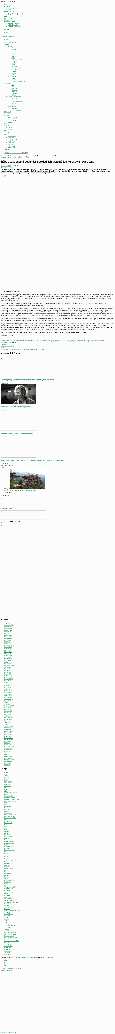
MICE (9, 10)
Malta (13, 58)
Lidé (5, 124)
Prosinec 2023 (8, 677)
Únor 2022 (7, 714)
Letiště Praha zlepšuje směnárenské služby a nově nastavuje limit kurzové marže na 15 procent (32, 460)
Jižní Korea (15, 90)
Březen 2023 (8, 692)
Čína (13, 85)
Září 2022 (7, 702)
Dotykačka (40, 341)
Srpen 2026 (7, 623)
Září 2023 (7, 682)
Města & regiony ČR (19, 157)
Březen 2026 (8, 632)
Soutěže (7, 132)
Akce (5, 774)
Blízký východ (12, 76)
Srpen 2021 (7, 724)
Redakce (50, 957)
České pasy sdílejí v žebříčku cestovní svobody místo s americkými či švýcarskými (27, 380)
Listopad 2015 (8, 761)
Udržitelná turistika (9, 21)
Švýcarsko (14, 73)
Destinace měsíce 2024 (11, 799)
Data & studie (9, 156)
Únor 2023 (7, 694)
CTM (5, 791)
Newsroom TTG (6, 166)
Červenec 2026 (9, 625)
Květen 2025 (8, 648)
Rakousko (14, 66)
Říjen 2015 (7, 763)
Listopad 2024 (8, 658)
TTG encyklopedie (9, 926)
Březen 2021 (8, 733)
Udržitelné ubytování (14, 26)
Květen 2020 (8, 749)
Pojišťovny (7, 882)
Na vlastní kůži (19, 110)
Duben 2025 (8, 650)
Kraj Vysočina (59, 341)
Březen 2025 (8, 652)
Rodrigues (7, 895)
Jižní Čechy (7, 833)
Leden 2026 (8, 635)
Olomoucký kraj (94, 341)
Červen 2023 (8, 687)
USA (13, 105)
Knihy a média (8, 846)
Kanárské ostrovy (16, 59)
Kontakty (7, 20)
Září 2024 (7, 662)
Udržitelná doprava (13, 23)
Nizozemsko (8, 873)
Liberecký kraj (69, 341)
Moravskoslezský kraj (81, 341)
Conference (11, 141)
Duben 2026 (8, 630)
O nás (6, 4)
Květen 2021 (8, 729)
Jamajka (14, 103)
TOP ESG (7, 922)
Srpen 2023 (7, 684)
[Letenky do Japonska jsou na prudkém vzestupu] (18, 430)
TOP (5, 920)
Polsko (13, 65)
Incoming (7, 821)
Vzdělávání (7, 947)
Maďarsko (14, 56)
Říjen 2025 (7, 640)
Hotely (10, 127)
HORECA (6, 125)
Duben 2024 (8, 670)
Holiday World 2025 (10, 818)
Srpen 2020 (7, 744)
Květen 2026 (8, 628)
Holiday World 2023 (10, 816)
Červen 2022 (8, 707)
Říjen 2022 (7, 701)
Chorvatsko (15, 49)
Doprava (6, 115)
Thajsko (14, 95)
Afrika (6, 772)
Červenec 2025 (9, 645)
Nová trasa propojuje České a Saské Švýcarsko (20, 490)
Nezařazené (8, 872)
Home (3, 156)
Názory (6, 865)
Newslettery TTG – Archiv (15, 13)
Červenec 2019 (9, 760)
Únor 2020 (7, 755)
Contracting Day (12, 139)
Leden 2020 (8, 756)
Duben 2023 (8, 691)
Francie (14, 53)
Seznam (6, 904)
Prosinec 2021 (8, 718)
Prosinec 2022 (8, 697)
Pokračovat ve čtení (7, 346)
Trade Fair (11, 143)
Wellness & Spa (9, 949)
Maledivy (14, 91)
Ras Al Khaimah (9, 892)
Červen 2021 (8, 728)
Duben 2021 (8, 731)
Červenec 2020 (9, 746)
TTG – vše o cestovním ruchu (23, 957)
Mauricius (14, 108)
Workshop (11, 137)
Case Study (7, 782)
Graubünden (8, 813)
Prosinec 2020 (8, 738)
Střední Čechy (8, 914)
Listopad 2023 (8, 679)
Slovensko (14, 70)
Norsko (14, 63)
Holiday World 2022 (10, 814)
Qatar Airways (8, 889)
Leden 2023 (8, 696)
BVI (12, 100)
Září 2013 (7, 765)
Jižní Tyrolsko (8, 836)
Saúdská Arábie (16, 80)
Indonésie (14, 88)
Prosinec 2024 (8, 657)
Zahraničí (7, 44)
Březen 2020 (8, 753)
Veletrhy (6, 942)
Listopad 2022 (8, 699)
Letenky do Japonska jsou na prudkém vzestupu (17, 433)
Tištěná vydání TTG (13, 8)
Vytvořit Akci (11, 148)
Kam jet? (7, 838)
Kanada (6, 840)
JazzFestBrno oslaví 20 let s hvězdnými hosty (16, 407)
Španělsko (14, 71)
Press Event (11, 144)
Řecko (13, 75)
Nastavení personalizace (8, 1032)
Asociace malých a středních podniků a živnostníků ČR (18, 341)
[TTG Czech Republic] (7, 36)
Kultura (6, 848)
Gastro (10, 129)
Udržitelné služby (13, 25)
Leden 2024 (8, 675)
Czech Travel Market (10, 792)
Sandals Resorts (9, 899)
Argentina (14, 98)
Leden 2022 (8, 716)
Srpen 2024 (7, 664)
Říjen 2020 (7, 741)
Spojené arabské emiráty (19, 81)
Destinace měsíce (9, 797)
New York (7, 870)
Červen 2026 (8, 626)
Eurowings (14, 120)
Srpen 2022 (7, 704)
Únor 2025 (7, 653)
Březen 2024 (8, 672)
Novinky (28, 157)
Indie (13, 86)
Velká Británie (8, 944)
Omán (6, 878)
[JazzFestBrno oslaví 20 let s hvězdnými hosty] (18, 403)
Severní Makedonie (17, 68)
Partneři (6, 16)
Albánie (14, 48)
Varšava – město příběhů (11, 941)
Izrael (13, 78)
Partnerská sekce (9, 880)
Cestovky (7, 113)
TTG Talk (7, 149)
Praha (102, 341)
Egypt (6, 804)
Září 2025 (7, 642)
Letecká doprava (13, 117)
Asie (9, 83)
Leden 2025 (8, 655)
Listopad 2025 (8, 638)
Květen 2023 (8, 689)
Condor (14, 119)
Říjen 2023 (7, 680)
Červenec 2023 (9, 685)
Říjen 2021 (7, 721)
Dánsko (14, 51)
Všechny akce (12, 136)
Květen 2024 (8, 669)
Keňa (6, 845)
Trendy (6, 924)
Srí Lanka (14, 93)
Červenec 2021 (9, 726)
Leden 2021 (8, 736)
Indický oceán (12, 107)
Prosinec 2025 (8, 637)
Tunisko (6, 929)
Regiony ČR (7, 112)
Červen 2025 (8, 647)
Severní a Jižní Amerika (14, 96)
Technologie (8, 917)
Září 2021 (7, 723)
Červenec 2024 (9, 665)
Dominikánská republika (18, 102)
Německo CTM (8, 868)
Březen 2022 (8, 712)
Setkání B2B (11, 146)
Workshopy (7, 951)
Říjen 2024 (7, 660)
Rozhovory (7, 897)
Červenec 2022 (9, 706)
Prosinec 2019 (8, 758)
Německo (14, 61)
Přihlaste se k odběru (14, 15)
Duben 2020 (8, 751)
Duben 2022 (8, 711)
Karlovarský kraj (49, 341)
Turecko (6, 931)
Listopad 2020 (8, 739)
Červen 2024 (8, 667)
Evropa (10, 46)
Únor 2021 (7, 734)
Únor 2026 (7, 633)
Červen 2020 (8, 748)
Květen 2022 (8, 709)
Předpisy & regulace (10, 887)
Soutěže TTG (8, 907)
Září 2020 (7, 743)
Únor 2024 (7, 674)
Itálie (13, 54)
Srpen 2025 (7, 643)
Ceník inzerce (8, 18)
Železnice (10, 122)
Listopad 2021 (8, 719)
